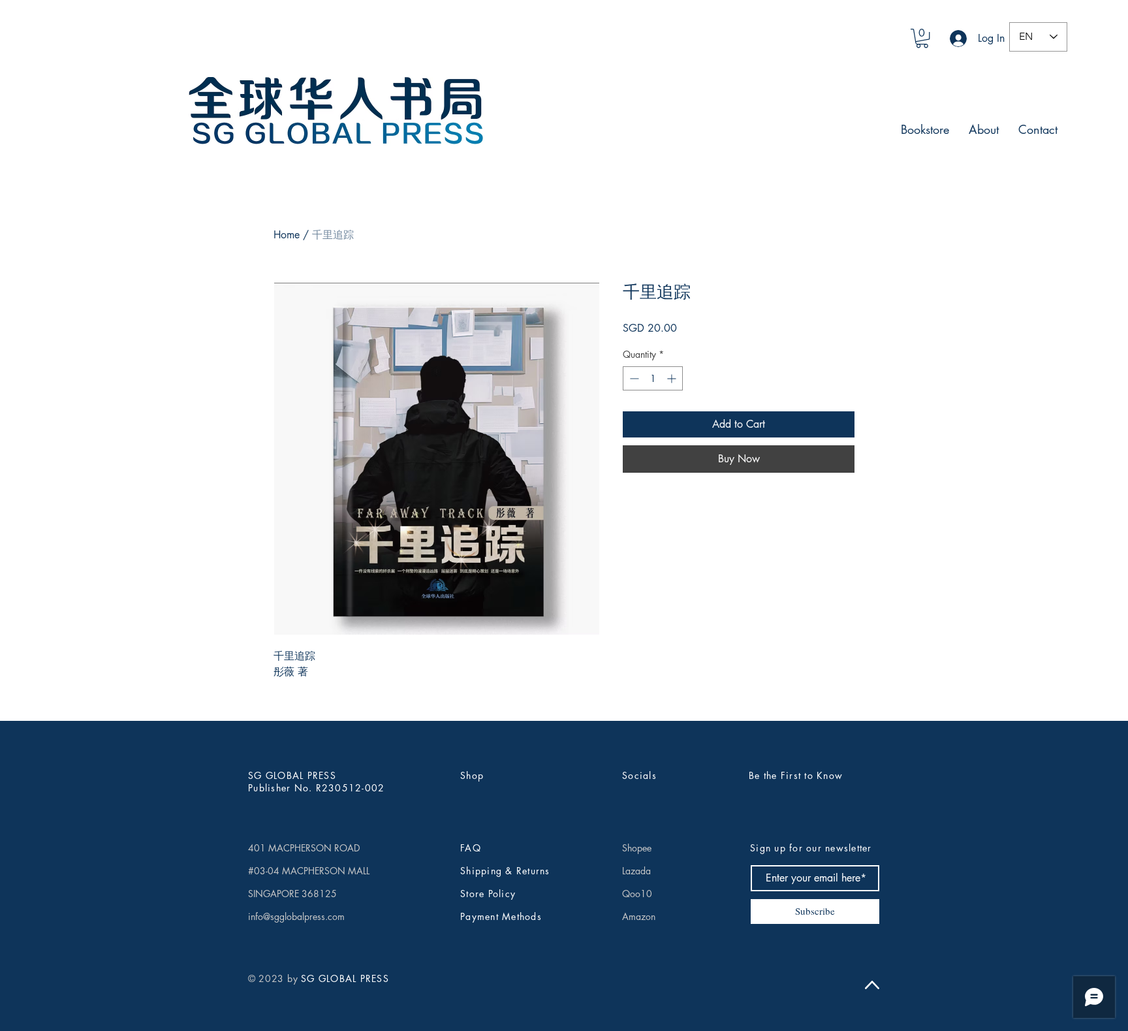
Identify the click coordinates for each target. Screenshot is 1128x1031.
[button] (922, 38)
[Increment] (673, 378)
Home (287, 235)
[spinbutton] (653, 378)
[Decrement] (633, 378)
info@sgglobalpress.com (296, 916)
